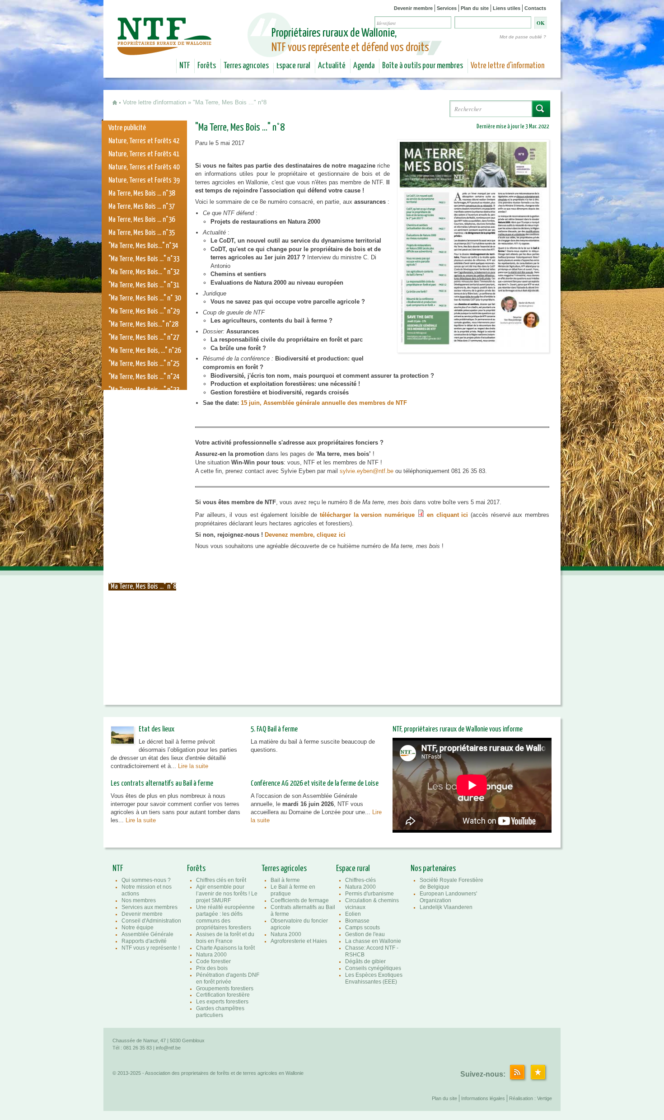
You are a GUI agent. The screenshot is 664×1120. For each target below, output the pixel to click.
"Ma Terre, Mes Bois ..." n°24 (143, 377)
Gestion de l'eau (365, 934)
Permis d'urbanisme (369, 893)
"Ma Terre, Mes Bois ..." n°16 (143, 482)
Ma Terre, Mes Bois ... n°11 (141, 547)
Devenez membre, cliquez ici (305, 534)
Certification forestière (223, 995)
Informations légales (483, 1098)
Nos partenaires (433, 869)
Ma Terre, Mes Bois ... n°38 (141, 193)
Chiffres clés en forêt (221, 880)
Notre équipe (138, 927)
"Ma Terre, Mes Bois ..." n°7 (142, 600)
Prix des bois (212, 968)
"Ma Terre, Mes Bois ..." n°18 (143, 455)
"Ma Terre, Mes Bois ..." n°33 (143, 259)
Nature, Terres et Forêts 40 (143, 167)
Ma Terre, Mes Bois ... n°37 (141, 207)
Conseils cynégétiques (373, 968)
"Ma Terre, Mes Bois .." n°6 (141, 613)
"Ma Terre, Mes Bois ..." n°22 (143, 403)
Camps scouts (362, 927)
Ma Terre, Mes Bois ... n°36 (141, 220)
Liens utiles (506, 8)
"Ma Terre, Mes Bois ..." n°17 (143, 469)
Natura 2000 (211, 954)
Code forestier (213, 961)
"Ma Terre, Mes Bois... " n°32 (143, 272)
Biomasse (357, 920)
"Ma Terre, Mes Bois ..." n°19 (143, 442)
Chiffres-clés (360, 880)
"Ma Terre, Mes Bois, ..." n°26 (144, 351)
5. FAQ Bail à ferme (274, 729)
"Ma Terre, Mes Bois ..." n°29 (143, 311)
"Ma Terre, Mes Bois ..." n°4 (142, 639)
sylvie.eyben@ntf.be (366, 471)
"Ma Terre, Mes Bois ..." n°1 (142, 678)
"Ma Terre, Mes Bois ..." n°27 (143, 338)
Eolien (353, 914)
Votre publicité (127, 128)
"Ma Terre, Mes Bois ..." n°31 (143, 285)
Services (447, 8)
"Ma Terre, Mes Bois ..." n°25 (143, 364)
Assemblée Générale (147, 934)
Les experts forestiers (222, 1001)
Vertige (544, 1098)
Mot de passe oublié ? (523, 36)
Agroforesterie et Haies (299, 941)
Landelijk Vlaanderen (446, 907)
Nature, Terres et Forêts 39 (143, 180)
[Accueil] (165, 49)
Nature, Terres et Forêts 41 (143, 154)
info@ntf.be (168, 1047)
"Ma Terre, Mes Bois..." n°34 (143, 246)
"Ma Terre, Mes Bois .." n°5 (141, 626)
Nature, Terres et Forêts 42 (143, 141)
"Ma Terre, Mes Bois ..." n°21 (143, 416)
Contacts (535, 8)
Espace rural (293, 66)
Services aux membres (150, 907)
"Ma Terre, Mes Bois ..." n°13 (143, 521)
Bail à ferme (285, 880)
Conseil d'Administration (151, 920)
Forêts (206, 66)
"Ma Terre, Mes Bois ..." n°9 (142, 573)
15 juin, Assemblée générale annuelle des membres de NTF (325, 402)
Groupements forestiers (224, 988)
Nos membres (139, 900)
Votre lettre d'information (507, 66)
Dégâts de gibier (365, 961)
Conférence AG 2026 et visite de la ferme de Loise (315, 783)
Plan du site (475, 8)
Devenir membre (413, 8)
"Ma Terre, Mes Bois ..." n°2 (142, 665)
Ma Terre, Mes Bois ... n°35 (141, 233)
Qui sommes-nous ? (146, 880)
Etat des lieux (156, 729)
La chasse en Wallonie (373, 941)
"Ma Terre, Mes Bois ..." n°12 (143, 534)
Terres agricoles (246, 66)
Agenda (363, 66)
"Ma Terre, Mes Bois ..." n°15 (143, 495)
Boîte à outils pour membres (422, 66)
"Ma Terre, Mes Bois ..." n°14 (143, 508)
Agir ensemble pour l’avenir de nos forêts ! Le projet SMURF (226, 893)
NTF (184, 66)
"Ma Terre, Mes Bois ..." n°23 (143, 390)
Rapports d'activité (144, 941)
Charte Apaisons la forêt (225, 948)
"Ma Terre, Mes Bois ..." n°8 (142, 586)
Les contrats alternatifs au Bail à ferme (162, 783)
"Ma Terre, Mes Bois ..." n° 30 (144, 298)
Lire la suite (193, 766)
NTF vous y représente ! (151, 948)
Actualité (332, 66)
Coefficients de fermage (300, 900)
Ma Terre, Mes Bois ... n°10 (141, 560)
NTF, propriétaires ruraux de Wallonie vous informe (458, 729)
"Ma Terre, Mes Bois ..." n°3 (142, 652)
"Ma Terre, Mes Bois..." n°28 (143, 324)
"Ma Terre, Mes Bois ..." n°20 (143, 429)
